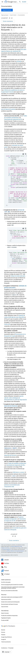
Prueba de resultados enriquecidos (17, 463)
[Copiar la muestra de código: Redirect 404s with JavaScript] (25, 228)
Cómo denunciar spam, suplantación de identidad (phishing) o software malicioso (12, 587)
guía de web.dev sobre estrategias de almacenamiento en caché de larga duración (15, 397)
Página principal (4, 15)
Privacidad (10, 648)
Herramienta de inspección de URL (13, 119)
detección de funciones (11, 406)
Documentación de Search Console (9, 604)
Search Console (7, 10)
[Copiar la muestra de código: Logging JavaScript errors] (25, 154)
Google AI (3, 639)
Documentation (6, 6)
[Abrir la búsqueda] (20, 2)
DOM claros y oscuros (18, 472)
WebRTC (15, 448)
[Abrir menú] (2, 2)
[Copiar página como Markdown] (11, 30)
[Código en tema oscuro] (23, 154)
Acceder (24, 1)
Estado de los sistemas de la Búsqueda (10, 601)
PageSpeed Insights (6, 618)
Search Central (15, 2)
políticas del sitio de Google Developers (15, 550)
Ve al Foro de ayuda (5, 582)
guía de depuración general (8, 109)
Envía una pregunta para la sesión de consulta (12, 584)
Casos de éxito (4, 606)
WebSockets (7, 448)
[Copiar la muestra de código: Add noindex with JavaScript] (25, 250)
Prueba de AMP (5, 620)
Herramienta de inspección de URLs (15, 465)
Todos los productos (6, 641)
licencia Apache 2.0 (7, 549)
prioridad (18, 61)
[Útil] (9, 18)
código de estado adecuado (18, 276)
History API (7, 324)
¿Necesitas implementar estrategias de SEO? (11, 597)
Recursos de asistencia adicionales (9, 590)
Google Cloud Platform (6, 637)
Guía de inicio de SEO (6, 599)
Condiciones (4, 648)
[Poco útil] (12, 18)
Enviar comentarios (8, 21)
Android (3, 629)
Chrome (3, 632)
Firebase (3, 634)
